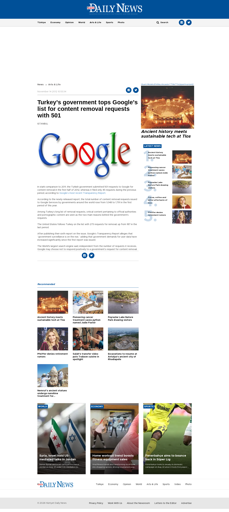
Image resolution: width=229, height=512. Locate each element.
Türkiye (41, 22)
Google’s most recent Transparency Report (82, 193)
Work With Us (115, 503)
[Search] (158, 22)
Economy (55, 22)
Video (177, 484)
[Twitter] (189, 22)
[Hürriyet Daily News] (114, 9)
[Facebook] (181, 22)
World (81, 22)
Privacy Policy (96, 503)
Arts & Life (95, 22)
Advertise (186, 503)
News (40, 85)
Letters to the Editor (166, 503)
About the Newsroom (138, 503)
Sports (109, 22)
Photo (121, 22)
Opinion (69, 22)
